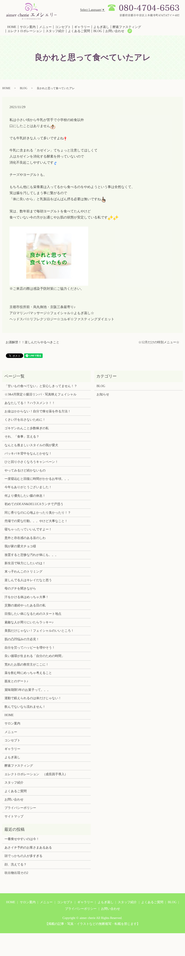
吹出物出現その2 (16, 873)
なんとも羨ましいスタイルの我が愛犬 (31, 445)
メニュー (45, 27)
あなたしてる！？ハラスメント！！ (30, 403)
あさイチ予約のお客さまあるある (28, 847)
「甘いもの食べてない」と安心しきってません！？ (41, 386)
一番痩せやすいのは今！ (22, 839)
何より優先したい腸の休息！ (25, 495)
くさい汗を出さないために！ (25, 419)
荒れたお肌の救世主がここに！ (27, 664)
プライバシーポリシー (20, 808)
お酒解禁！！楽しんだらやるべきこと (32, 342)
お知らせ (103, 394)
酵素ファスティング (127, 27)
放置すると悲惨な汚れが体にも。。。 (31, 555)
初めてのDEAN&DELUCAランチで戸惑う (34, 504)
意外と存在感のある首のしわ (25, 538)
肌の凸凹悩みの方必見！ (22, 639)
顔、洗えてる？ (16, 864)
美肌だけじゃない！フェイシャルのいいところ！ (39, 630)
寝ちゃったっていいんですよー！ (28, 529)
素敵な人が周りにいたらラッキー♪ (29, 622)
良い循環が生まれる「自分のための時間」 (35, 656)
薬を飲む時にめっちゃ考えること (28, 673)
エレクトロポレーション (24, 31)
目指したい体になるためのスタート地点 (33, 613)
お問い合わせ (114, 31)
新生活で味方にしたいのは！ (25, 563)
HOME (11, 27)
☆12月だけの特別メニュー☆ (158, 342)
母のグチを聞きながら (20, 588)
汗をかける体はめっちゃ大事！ (27, 597)
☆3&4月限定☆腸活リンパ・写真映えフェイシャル (40, 394)
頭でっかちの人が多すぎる (23, 856)
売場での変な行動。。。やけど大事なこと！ (36, 521)
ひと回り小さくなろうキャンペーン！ (31, 462)
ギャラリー (82, 27)
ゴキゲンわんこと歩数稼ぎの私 (27, 428)
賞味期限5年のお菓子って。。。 (27, 689)
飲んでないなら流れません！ (25, 706)
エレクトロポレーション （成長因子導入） (36, 774)
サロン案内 (28, 27)
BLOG (97, 31)
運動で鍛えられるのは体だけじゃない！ (33, 698)
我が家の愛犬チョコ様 (20, 546)
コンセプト (63, 27)
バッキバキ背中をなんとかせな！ (28, 453)
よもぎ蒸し (101, 27)
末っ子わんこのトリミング (23, 571)
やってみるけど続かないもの (25, 470)
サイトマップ (14, 816)
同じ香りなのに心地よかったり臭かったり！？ (38, 512)
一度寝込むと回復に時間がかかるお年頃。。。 (38, 478)
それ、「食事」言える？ (22, 436)
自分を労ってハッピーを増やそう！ (30, 647)
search (129, 31)
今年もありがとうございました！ (28, 487)
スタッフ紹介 (55, 31)
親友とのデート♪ (16, 681)
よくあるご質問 (79, 31)
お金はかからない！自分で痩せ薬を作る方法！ (38, 411)
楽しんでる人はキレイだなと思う (28, 580)
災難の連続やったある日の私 (25, 605)
